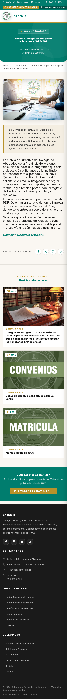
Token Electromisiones (17, 660)
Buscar (34, 694)
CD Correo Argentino (16, 649)
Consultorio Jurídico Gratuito (20, 643)
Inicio (6, 65)
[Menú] (61, 16)
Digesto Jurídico (14, 614)
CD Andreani (12, 654)
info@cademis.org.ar (20, 570)
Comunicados (35, 31)
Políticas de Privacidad (15, 694)
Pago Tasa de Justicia (54, 7)
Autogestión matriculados (22, 7)
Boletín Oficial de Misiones (19, 608)
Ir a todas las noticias (31, 491)
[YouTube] (22, 542)
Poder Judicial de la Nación (20, 597)
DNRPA (9, 671)
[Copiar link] (61, 252)
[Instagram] (14, 542)
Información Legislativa (18, 619)
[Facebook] (38, 252)
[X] (46, 252)
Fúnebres (11, 625)
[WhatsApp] (53, 252)
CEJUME (10, 666)
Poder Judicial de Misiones (19, 602)
